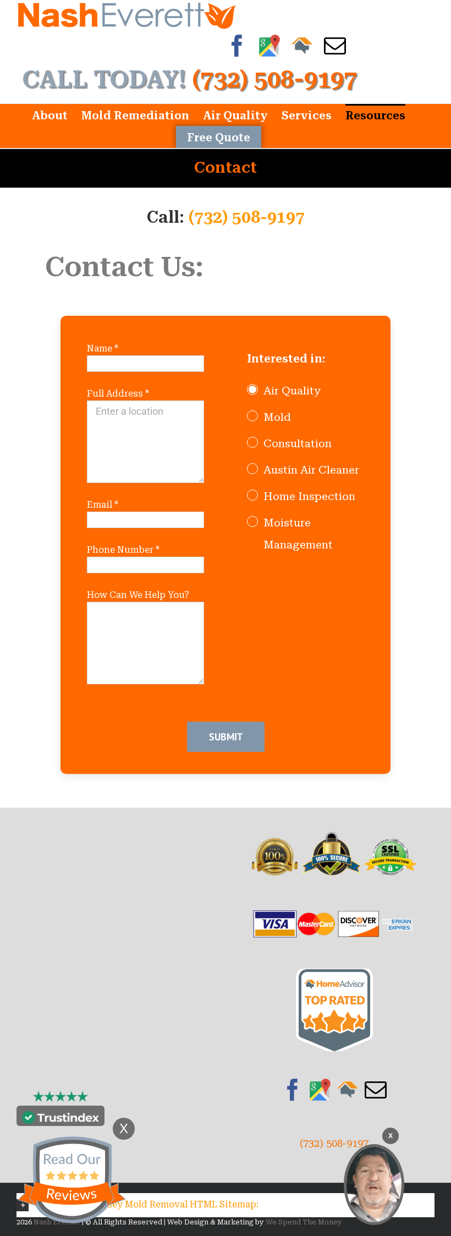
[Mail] (376, 1090)
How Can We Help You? (138, 595)
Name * (102, 348)
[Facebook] (293, 1090)
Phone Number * (123, 550)
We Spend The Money (304, 1222)
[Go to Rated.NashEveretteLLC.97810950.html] (334, 976)
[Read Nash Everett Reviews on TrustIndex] (60, 1118)
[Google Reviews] (320, 1090)
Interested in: (286, 358)
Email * (102, 504)
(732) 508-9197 (247, 217)
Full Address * (118, 393)
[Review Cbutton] (71, 1180)
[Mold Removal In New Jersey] (374, 1184)
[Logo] (126, 14)
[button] (225, 1205)
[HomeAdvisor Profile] (348, 1090)
